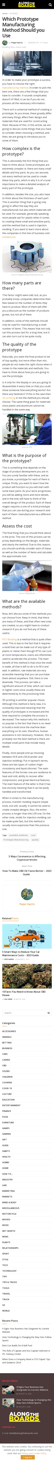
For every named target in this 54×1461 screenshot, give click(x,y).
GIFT (4, 1139)
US (3, 1305)
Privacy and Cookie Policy (33, 1453)
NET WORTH (8, 1230)
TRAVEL (6, 1293)
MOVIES (6, 1219)
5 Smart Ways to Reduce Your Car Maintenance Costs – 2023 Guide (21, 953)
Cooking (7, 1082)
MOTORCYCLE (9, 1213)
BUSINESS (14, 13)
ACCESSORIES (9, 1031)
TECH (5, 1265)
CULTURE (7, 1094)
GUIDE (5, 1145)
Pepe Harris (17, 42)
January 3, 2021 (23, 959)
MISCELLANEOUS (10, 1208)
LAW (4, 1185)
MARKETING (8, 1190)
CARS (7, 946)
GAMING (6, 1133)
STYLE (5, 1259)
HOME (5, 1168)
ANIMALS (6, 1036)
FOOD (5, 1116)
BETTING (7, 1042)
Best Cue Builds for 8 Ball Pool (17, 1345)
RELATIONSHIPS (10, 1248)
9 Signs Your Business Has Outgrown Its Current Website (32, 1388)
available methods (18, 835)
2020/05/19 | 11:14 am (38, 42)
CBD (6, 986)
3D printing (8, 398)
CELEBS (6, 1071)
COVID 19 (7, 1088)
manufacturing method (15, 87)
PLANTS (6, 1242)
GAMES (5, 1128)
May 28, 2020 (20, 999)
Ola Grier (8, 999)
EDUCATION (8, 1099)
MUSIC (5, 1225)
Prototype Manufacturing (16, 839)
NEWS (5, 1236)
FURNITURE (8, 1122)
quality (35, 839)
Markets (7, 1196)
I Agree (28, 1457)
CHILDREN (7, 1076)
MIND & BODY (9, 1202)
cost (33, 835)
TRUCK (5, 1299)
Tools (5, 1288)
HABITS (6, 1151)
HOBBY (5, 1162)
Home (5, 13)
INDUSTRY (7, 1179)
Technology (9, 1270)
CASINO (6, 1059)
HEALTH (6, 1156)
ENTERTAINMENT (11, 1105)
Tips (4, 1276)
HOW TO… (7, 1173)
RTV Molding (9, 639)
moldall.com (8, 237)
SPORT (5, 1253)
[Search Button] (49, 1013)
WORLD (6, 1310)
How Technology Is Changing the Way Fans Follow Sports (33, 1401)
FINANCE (6, 1111)
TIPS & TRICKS (9, 1282)
